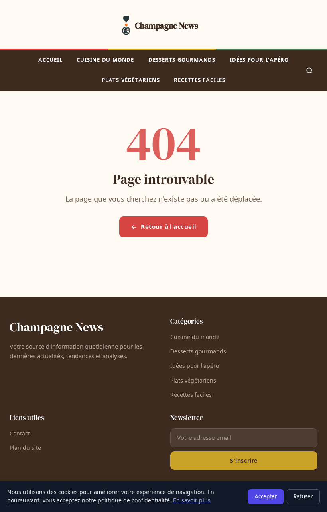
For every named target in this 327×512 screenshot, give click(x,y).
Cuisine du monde (105, 60)
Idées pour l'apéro (259, 60)
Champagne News (56, 327)
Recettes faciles (199, 80)
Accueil (50, 60)
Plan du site (25, 448)
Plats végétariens (131, 80)
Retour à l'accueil (168, 227)
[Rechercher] (309, 70)
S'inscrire (244, 461)
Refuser (303, 496)
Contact (20, 433)
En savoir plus (192, 500)
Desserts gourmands (181, 60)
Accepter (265, 496)
